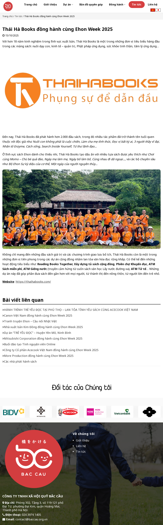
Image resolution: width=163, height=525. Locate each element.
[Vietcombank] (122, 411)
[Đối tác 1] (13, 411)
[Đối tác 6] (149, 411)
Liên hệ (152, 4)
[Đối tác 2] (41, 411)
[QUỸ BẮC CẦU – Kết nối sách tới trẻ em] (8, 6)
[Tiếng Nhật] (158, 9)
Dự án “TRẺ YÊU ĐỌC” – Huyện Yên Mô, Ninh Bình (37, 333)
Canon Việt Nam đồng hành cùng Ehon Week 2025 (38, 315)
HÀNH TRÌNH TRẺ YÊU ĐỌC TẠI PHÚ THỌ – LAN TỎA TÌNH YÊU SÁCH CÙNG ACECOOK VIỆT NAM (71, 310)
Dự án (67, 4)
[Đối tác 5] (95, 411)
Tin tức (137, 4)
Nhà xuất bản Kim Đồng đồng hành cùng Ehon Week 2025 (43, 327)
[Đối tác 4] (68, 411)
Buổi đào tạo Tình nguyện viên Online (29, 344)
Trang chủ (30, 4)
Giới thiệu (50, 4)
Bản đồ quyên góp (91, 4)
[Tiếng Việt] (152, 9)
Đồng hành (116, 4)
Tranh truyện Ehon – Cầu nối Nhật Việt (30, 321)
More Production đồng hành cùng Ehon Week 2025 (38, 356)
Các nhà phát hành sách (20, 361)
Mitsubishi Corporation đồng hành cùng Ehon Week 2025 (43, 338)
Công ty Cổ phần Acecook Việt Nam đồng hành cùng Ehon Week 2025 (51, 350)
